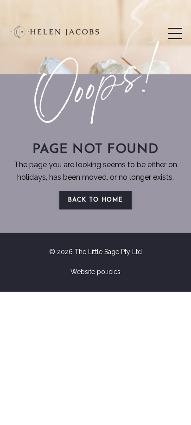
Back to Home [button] (95, 200)
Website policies (95, 271)
